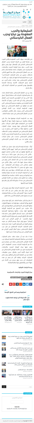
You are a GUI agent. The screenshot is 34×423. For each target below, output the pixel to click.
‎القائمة (24, 22)
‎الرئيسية (30, 25)
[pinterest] (10, 284)
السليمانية (21, 277)
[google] (13, 284)
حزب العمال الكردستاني (26, 279)
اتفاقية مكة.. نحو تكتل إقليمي (25, 369)
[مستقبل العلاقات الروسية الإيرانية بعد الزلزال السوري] (17, 312)
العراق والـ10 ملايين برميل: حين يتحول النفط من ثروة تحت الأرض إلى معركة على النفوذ (20, 337)
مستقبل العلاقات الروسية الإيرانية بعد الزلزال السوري (17, 318)
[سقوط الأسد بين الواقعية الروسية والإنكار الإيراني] (7, 312)
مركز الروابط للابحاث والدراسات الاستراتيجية (17, 408)
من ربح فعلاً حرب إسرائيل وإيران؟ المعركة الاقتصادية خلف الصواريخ (28, 319)
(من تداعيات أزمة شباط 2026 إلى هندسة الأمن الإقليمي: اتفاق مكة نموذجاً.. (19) (21, 348)
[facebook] (30, 284)
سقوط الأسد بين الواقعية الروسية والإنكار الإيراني (8, 318)
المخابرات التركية (14, 277)
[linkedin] (23, 284)
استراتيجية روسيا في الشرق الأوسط (15, 291)
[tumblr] (17, 284)
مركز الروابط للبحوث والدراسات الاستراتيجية (13, 421)
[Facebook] (30, 9)
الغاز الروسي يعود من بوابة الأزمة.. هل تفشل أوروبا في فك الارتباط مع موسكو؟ (20, 375)
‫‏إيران (26, 277)
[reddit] (20, 284)
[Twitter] (27, 9)
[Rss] (23, 9)
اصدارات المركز (25, 25)
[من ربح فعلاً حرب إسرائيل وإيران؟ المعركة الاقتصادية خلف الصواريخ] (27, 312)
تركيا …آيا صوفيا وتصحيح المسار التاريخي (23, 343)
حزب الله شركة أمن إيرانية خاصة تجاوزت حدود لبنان (17, 297)
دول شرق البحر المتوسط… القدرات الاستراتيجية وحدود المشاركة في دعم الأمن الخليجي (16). (20, 363)
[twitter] (27, 284)
